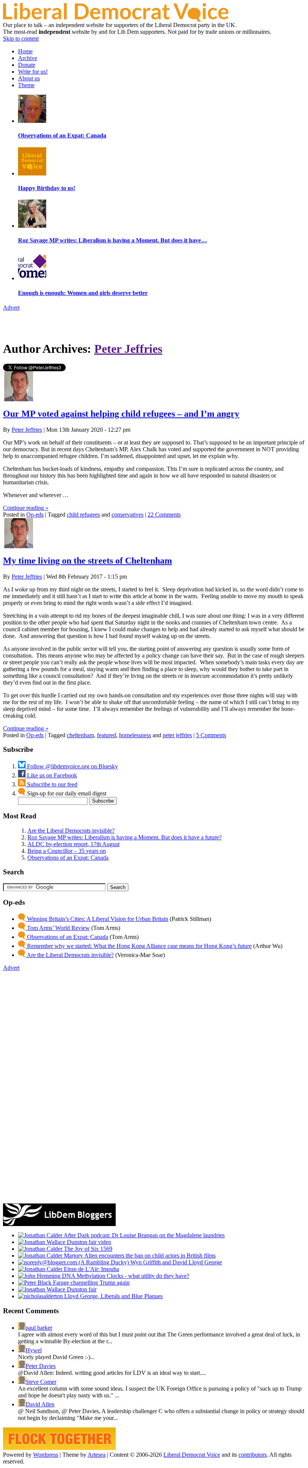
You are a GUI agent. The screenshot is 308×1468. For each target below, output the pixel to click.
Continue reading (25, 508)
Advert (11, 307)
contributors (253, 1454)
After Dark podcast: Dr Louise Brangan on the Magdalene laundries (143, 1235)
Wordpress (45, 1454)
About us (29, 78)
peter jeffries (177, 735)
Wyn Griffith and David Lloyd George (175, 1262)
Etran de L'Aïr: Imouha (90, 1269)
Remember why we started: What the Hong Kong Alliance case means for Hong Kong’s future (139, 946)
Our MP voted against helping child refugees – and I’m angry (121, 414)
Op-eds (35, 514)
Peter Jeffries (128, 348)
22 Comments (164, 514)
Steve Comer (41, 1382)
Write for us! (33, 71)
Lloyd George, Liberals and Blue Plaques (113, 1296)
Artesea (97, 1454)
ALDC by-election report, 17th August (73, 844)
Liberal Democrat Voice (191, 1454)
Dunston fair (81, 1289)
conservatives (127, 514)
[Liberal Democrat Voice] (115, 20)
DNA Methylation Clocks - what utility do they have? (124, 1276)
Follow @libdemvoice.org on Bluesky (72, 766)
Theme (26, 85)
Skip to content (21, 38)
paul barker (39, 1327)
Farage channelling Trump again (90, 1282)
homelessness (135, 735)
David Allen (40, 1404)
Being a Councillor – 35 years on (66, 851)
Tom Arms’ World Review (58, 928)
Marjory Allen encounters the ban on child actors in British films (139, 1255)
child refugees (83, 514)
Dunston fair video (88, 1242)
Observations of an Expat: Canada (68, 857)
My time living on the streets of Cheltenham (87, 560)
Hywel (34, 1350)
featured (106, 735)
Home (25, 51)
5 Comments (211, 735)
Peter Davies (41, 1366)
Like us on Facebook (51, 775)
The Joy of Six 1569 (87, 1249)
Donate (26, 65)
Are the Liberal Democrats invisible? (71, 830)
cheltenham (80, 735)
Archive (27, 58)
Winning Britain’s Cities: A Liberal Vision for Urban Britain (97, 919)
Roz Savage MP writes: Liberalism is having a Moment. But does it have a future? (124, 837)
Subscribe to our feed (51, 784)
